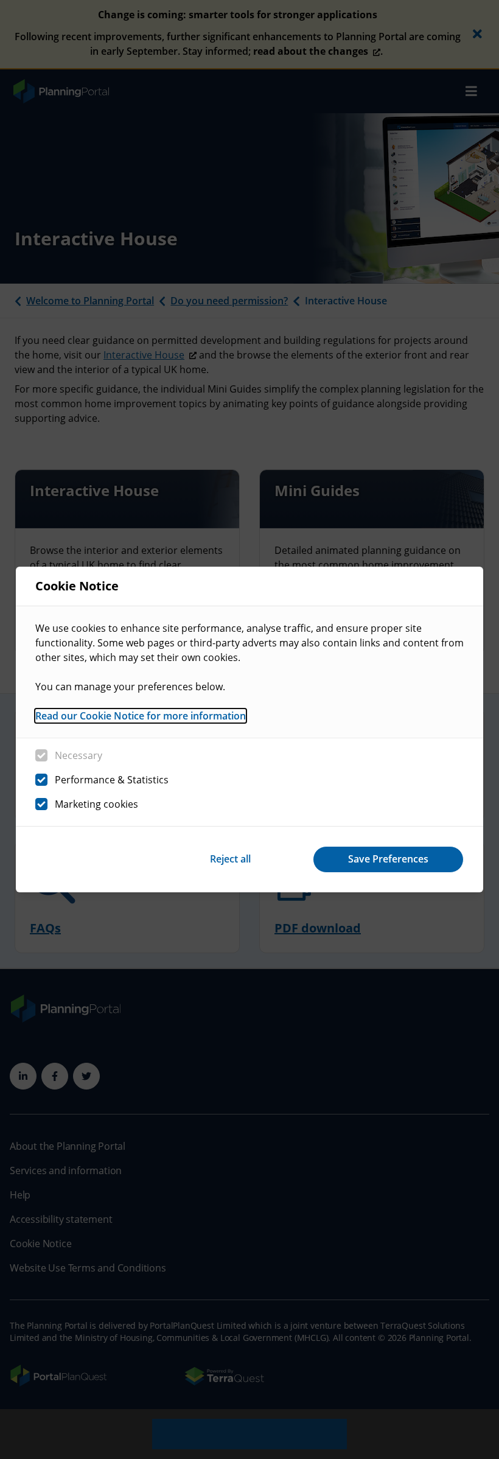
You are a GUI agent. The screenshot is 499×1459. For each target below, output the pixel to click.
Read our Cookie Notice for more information (140, 716)
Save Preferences (388, 859)
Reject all (230, 859)
